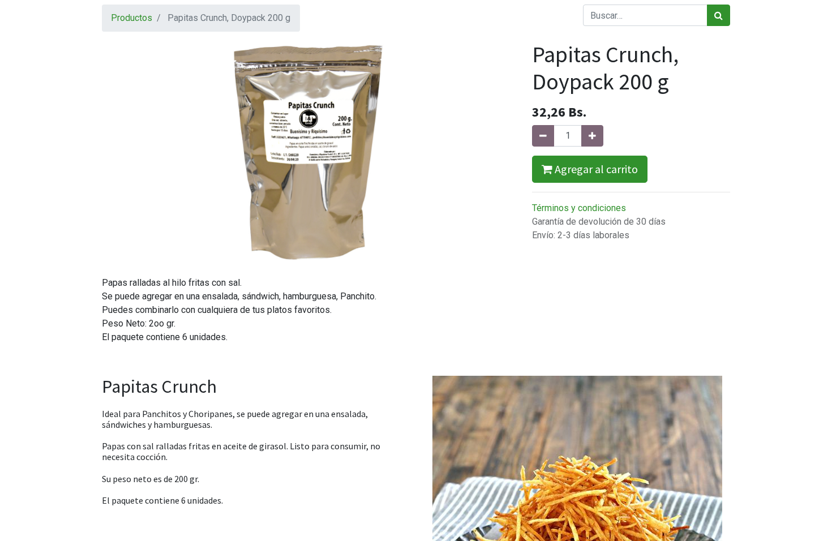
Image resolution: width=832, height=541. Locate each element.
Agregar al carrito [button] (595, 169)
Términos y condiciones (579, 208)
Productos (131, 17)
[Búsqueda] (718, 15)
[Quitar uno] (543, 136)
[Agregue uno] (592, 136)
